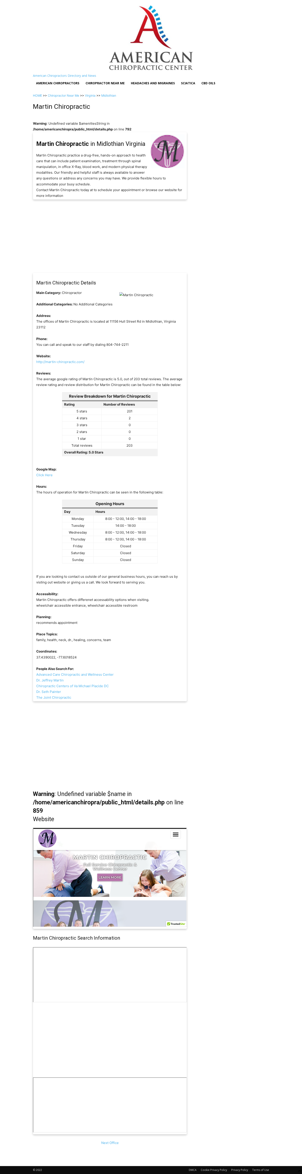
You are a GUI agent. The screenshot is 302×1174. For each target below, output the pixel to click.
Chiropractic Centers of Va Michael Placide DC (72, 686)
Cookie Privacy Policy (214, 1170)
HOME (37, 95)
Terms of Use (260, 1170)
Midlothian (108, 95)
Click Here (44, 475)
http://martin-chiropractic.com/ (60, 362)
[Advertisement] (110, 236)
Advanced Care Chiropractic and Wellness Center (75, 674)
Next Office (110, 1143)
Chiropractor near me (105, 83)
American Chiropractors (57, 83)
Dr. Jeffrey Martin (50, 680)
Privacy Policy (239, 1170)
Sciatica (188, 83)
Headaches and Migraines (153, 83)
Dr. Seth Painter (48, 692)
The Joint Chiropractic (53, 697)
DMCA (193, 1170)
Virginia (90, 95)
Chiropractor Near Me (63, 95)
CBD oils (208, 83)
